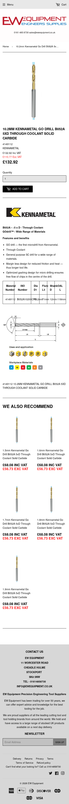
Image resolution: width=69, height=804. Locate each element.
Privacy (40, 758)
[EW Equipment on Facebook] (57, 773)
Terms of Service (24, 762)
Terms (50, 758)
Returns (29, 758)
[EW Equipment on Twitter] (50, 773)
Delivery (17, 758)
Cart (63, 4)
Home (6, 46)
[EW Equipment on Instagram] (63, 773)
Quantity (7, 172)
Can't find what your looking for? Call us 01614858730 (33, 766)
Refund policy (44, 762)
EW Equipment (35, 783)
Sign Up (59, 742)
